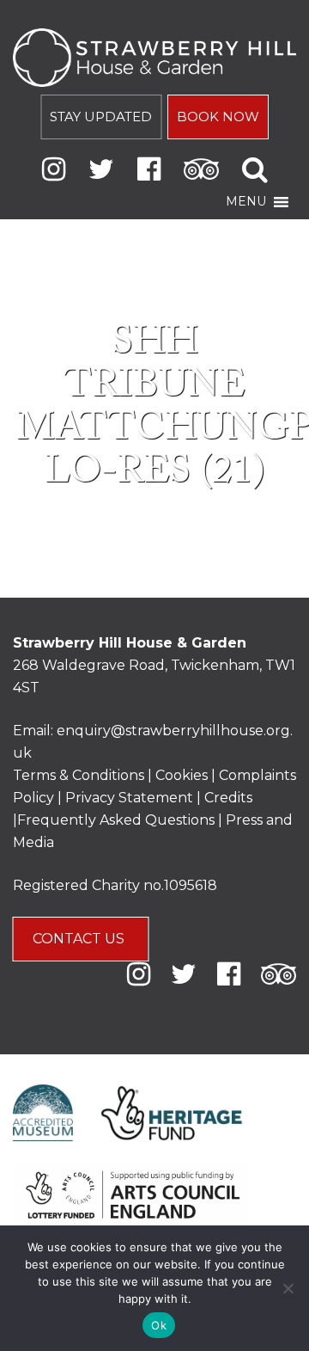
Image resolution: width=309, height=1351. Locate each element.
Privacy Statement (129, 797)
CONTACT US (80, 938)
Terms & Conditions (78, 775)
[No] (287, 1288)
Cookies (183, 775)
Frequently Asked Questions (116, 820)
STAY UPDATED (101, 116)
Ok (159, 1325)
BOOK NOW (218, 116)
